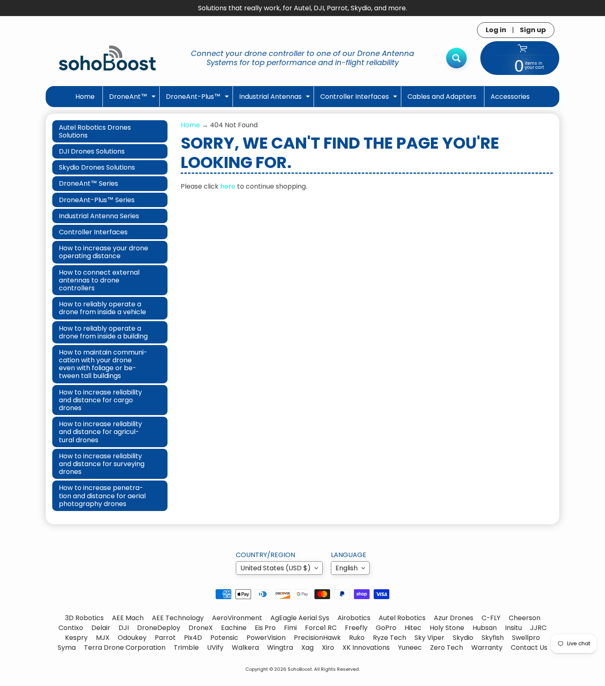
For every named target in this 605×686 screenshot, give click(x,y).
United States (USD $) (275, 568)
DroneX (200, 627)
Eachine (234, 627)
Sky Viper (429, 637)
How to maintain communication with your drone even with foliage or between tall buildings (103, 364)
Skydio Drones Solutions (97, 167)
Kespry (76, 637)
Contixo (70, 627)
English (346, 568)
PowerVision (266, 637)
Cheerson (524, 618)
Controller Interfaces (359, 99)
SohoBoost (300, 669)
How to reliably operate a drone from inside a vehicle (102, 308)
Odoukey (132, 637)
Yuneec (410, 647)
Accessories (510, 96)
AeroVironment (237, 618)
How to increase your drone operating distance (103, 252)
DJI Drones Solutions (92, 151)
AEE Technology (178, 618)
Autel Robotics (402, 618)
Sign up (533, 30)
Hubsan (484, 627)
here (227, 186)
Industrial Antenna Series (99, 216)
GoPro (386, 627)
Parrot (165, 637)
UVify (215, 647)
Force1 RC (321, 627)
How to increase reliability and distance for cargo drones (100, 400)
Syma (67, 647)
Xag (307, 647)
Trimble (186, 647)
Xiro (328, 647)
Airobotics (353, 618)
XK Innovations (366, 647)
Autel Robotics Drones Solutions (95, 131)
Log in (496, 30)
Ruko (357, 637)
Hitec (413, 627)
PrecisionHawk (317, 637)
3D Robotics (84, 618)
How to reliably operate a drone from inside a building (103, 332)
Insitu (513, 627)
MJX (102, 637)
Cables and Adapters (441, 96)
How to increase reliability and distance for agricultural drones (100, 431)
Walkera (245, 647)
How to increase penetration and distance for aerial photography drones (102, 495)
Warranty (487, 647)
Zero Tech (446, 647)
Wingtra (280, 647)
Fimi (290, 627)
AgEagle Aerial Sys (299, 618)
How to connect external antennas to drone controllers (99, 280)
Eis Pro (265, 627)
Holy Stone (447, 627)
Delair (100, 627)
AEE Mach (128, 618)
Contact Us (529, 647)
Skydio (463, 637)
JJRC (538, 627)
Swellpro (526, 637)
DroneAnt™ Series (88, 183)
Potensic (224, 637)
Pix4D (193, 637)
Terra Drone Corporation (124, 647)
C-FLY (491, 618)
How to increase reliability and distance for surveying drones (101, 463)
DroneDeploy (158, 627)
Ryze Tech (389, 637)
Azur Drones (453, 618)
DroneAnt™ (133, 99)
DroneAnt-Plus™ (198, 99)
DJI (124, 627)
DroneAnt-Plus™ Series (97, 200)
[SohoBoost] (107, 58)
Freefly (356, 627)
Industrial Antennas (275, 99)
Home (85, 96)
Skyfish (493, 637)
